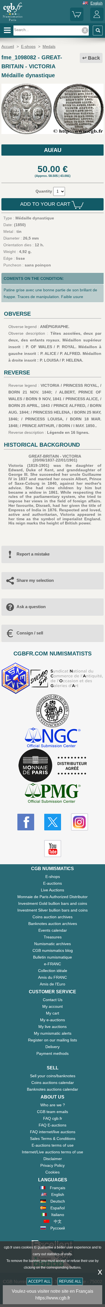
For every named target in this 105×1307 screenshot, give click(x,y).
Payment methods (52, 1053)
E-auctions (52, 883)
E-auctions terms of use (53, 1145)
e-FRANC (52, 964)
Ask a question (31, 606)
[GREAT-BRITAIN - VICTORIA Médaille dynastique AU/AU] (52, 132)
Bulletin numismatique (52, 957)
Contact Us (52, 999)
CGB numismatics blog (52, 950)
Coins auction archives (52, 917)
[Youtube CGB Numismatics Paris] (52, 848)
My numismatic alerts (52, 1033)
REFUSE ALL (70, 1281)
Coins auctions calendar (52, 1082)
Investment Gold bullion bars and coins (52, 903)
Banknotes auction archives (52, 923)
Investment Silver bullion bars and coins (52, 910)
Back (94, 58)
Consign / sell (30, 633)
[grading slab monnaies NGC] (53, 738)
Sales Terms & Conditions (52, 1138)
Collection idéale (52, 970)
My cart (52, 1013)
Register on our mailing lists (52, 1040)
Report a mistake (33, 554)
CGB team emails (52, 1111)
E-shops (52, 876)
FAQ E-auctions (52, 1125)
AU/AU (52, 150)
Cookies (52, 1172)
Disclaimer (52, 1158)
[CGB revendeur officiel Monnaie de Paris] (52, 766)
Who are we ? (52, 1105)
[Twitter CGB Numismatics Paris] (52, 822)
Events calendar (52, 930)
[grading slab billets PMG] (53, 794)
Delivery (52, 1046)
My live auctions (52, 1026)
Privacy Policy (52, 1165)
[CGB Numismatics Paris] (12, 21)
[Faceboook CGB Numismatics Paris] (25, 822)
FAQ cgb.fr (52, 1118)
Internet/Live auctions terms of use (52, 1152)
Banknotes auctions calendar (52, 1089)
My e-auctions (52, 1020)
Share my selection (35, 580)
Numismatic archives (52, 943)
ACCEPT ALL (39, 1281)
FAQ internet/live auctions (52, 1132)
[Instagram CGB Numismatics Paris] (79, 822)
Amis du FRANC (52, 977)
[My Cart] (76, 20)
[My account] (97, 20)
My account (52, 1006)
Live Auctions (52, 890)
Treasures (53, 937)
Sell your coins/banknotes (52, 1076)
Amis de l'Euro (52, 984)
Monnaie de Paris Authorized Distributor (52, 896)
